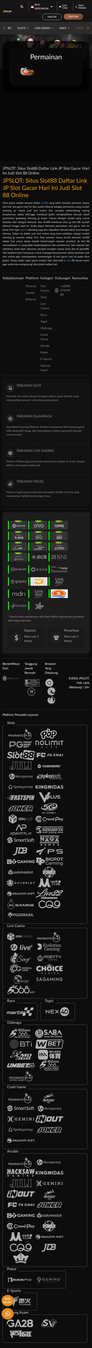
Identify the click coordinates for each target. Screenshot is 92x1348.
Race (63, 28)
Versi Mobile (82, 6)
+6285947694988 (65, 290)
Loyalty (30, 292)
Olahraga (46, 328)
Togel (80, 28)
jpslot (24, 230)
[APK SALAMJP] (6, 1300)
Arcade (45, 345)
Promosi (31, 286)
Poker (44, 352)
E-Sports (46, 359)
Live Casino (43, 28)
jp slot (67, 260)
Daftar (73, 16)
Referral (31, 299)
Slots (22, 28)
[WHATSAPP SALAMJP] (6, 1313)
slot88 (44, 203)
